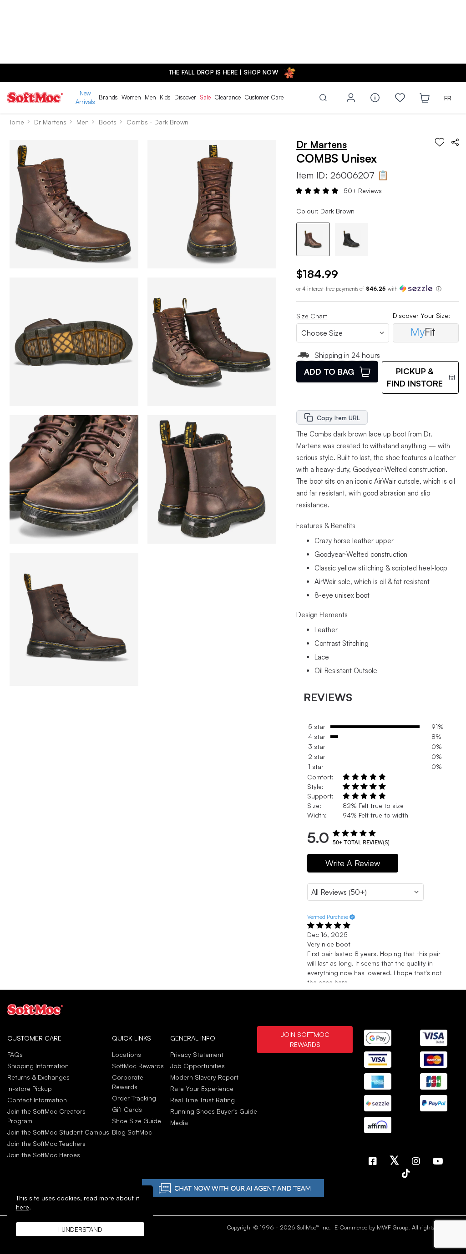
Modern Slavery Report (204, 1077)
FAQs (15, 1054)
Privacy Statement (196, 1054)
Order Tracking (134, 1098)
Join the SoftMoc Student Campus (58, 1132)
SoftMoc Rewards (138, 1066)
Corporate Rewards (127, 1081)
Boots (107, 122)
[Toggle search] (323, 97)
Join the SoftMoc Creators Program (46, 1116)
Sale (205, 97)
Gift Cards (127, 1109)
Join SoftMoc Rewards (304, 1039)
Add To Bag (329, 372)
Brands (108, 97)
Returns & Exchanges (38, 1077)
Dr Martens (50, 122)
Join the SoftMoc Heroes (43, 1155)
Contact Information (37, 1100)
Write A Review (352, 863)
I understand (80, 1229)
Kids (165, 97)
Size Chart (311, 316)
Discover (185, 97)
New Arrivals (85, 97)
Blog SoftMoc (132, 1132)
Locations (126, 1054)
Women (131, 97)
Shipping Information (38, 1066)
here (22, 1207)
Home (15, 122)
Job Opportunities (197, 1066)
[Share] (455, 142)
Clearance (227, 97)
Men (150, 97)
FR (447, 98)
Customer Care (264, 97)
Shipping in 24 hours (347, 355)
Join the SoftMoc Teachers (46, 1143)
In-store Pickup (29, 1088)
